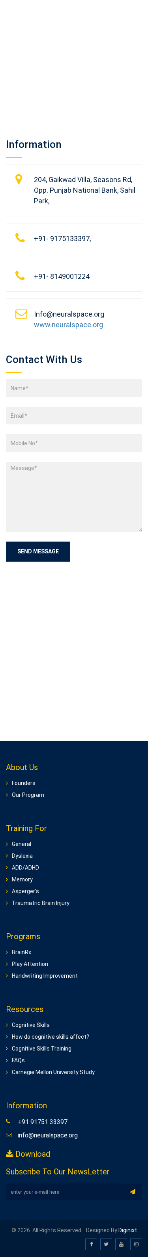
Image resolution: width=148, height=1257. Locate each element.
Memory (22, 879)
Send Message (38, 551)
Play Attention (30, 964)
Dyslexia (22, 856)
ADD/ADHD (25, 867)
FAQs (18, 1060)
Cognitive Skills (31, 1025)
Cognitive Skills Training (41, 1048)
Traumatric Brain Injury (40, 903)
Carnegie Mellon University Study (53, 1072)
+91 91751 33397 (42, 1122)
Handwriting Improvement (45, 976)
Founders (24, 783)
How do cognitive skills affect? (50, 1037)
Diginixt (127, 1230)
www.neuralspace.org (68, 325)
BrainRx (21, 952)
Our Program (28, 795)
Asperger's (25, 891)
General (21, 844)
